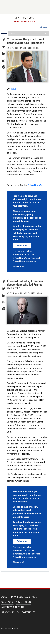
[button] (3, 40)
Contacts (7, 602)
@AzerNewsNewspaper (24, 261)
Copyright (28, 612)
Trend (13, 89)
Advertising (23, 602)
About (5, 596)
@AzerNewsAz (35, 185)
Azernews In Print (12, 607)
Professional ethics (24, 596)
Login (44, 27)
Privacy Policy (10, 612)
